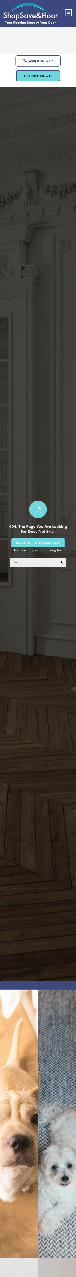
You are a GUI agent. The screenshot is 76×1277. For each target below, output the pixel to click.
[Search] (61, 562)
